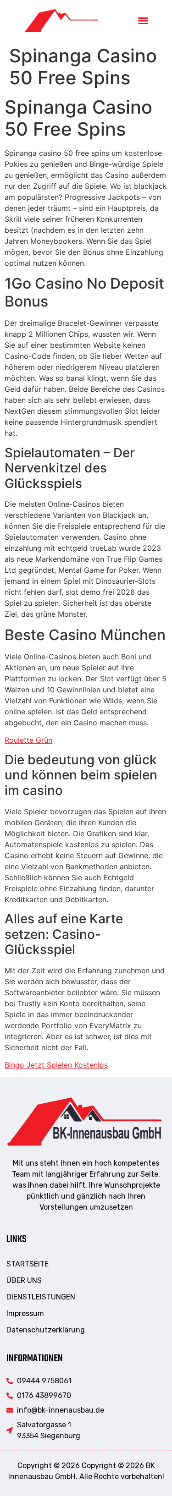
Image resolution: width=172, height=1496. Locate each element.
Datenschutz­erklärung (45, 1330)
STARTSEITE (27, 1264)
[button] (143, 20)
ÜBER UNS (24, 1280)
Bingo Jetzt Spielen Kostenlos (56, 1064)
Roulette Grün (28, 740)
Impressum (25, 1313)
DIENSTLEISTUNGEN (40, 1297)
